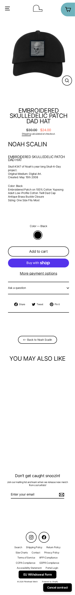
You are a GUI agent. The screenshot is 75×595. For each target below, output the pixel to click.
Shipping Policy (34, 547)
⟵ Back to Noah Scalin (37, 339)
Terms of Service (26, 557)
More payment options (38, 273)
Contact (36, 552)
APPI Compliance (48, 557)
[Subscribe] (61, 495)
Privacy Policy (51, 552)
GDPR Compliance (49, 562)
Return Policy (53, 547)
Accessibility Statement (29, 567)
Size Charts (22, 552)
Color (38, 226)
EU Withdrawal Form (37, 574)
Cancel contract (57, 587)
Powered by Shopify (50, 581)
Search (18, 547)
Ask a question (17, 287)
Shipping (26, 133)
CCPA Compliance (25, 562)
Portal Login (52, 567)
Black (38, 235)
